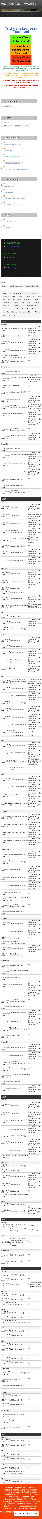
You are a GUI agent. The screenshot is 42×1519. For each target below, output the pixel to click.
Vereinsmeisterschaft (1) (17, 855)
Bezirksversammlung (16, 735)
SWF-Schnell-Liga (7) (17, 1358)
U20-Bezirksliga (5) (16, 616)
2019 (13, 296)
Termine (7, 122)
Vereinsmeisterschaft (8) (17, 1176)
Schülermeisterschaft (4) (18, 745)
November (33, 293)
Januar (20, 296)
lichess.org (9, 106)
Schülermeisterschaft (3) (18, 717)
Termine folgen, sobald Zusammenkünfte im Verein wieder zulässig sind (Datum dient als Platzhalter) (18, 1242)
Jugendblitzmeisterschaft (14, 198)
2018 (4, 293)
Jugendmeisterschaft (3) (17, 414)
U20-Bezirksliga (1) (16, 965)
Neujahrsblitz (9, 221)
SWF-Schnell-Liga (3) (17, 1295)
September (17, 293)
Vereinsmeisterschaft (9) (17, 1211)
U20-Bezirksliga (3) (16, 479)
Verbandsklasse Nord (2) (18, 361)
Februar (27, 296)
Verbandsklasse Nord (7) (18, 629)
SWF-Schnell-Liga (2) (17, 1275)
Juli (13, 299)
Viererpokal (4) (15, 448)
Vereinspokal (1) (15, 869)
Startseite (5, 3)
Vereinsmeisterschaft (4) (17, 422)
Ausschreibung (29, 3)
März (33, 296)
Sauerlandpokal (15, 515)
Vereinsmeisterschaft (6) (17, 560)
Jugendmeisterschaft (12, 186)
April (39, 296)
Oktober (25, 293)
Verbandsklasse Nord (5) (18, 546)
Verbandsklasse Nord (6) (18, 592)
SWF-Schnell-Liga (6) (17, 1344)
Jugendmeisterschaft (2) (17, 342)
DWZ (25, 5)
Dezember (5, 296)
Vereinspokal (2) (15, 399)
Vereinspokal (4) (15, 573)
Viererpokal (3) (15, 371)
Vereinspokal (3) (15, 523)
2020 (22, 302)
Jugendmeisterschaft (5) (17, 552)
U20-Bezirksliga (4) (16, 588)
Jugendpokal (9, 192)
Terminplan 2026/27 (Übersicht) (16, 126)
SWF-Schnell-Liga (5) (17, 1331)
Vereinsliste (33, 5)
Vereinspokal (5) (15, 622)
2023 (29, 312)
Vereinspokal (9, 151)
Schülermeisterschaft (13, 204)
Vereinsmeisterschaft (12, 144)
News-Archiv (16, 3)
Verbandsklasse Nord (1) (18, 862)
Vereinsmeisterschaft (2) (17, 885)
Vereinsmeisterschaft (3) (17, 350)
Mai (10, 293)
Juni (8, 299)
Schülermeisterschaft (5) (18, 779)
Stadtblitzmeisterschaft (13, 163)
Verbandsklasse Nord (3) (18, 392)
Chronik (4, 5)
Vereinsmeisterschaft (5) (17, 472)
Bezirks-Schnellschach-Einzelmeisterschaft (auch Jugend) (18, 681)
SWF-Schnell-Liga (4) (17, 1313)
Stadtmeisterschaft (12, 157)
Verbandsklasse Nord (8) (18, 646)
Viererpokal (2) (15, 336)
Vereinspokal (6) (15, 640)
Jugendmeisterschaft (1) (17, 877)
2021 (9, 306)
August (19, 299)
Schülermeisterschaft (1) (18, 652)
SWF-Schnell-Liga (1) (17, 1255)
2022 (36, 306)
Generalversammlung (17, 709)
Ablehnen (19, 1514)
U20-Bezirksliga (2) (16, 386)
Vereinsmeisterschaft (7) (17, 599)
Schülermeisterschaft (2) (18, 688)
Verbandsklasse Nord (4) (18, 485)
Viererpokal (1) (15, 893)
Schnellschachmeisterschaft (16, 169)
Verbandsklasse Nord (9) (18, 703)
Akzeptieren (31, 1514)
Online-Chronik (15, 5)
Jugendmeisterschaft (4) (17, 464)
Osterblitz (8, 228)
